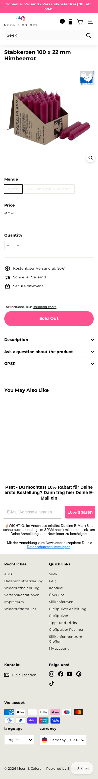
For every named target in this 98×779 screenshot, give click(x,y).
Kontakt (56, 588)
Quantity (13, 235)
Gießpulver (58, 616)
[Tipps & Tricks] (62, 22)
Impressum (14, 602)
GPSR (10, 363)
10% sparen (80, 512)
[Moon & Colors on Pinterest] (78, 674)
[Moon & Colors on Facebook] (60, 674)
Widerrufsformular (20, 609)
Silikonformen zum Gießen (65, 639)
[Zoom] (90, 157)
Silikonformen (61, 602)
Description (16, 339)
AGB (8, 574)
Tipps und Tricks (63, 623)
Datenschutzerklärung (23, 581)
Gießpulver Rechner (66, 629)
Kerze (13, 189)
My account (59, 648)
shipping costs (45, 307)
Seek (53, 574)
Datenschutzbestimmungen (48, 547)
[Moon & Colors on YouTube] (69, 674)
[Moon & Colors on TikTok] (51, 683)
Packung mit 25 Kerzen (49, 189)
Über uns (57, 595)
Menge (11, 179)
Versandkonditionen (21, 595)
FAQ (52, 581)
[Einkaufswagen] (79, 22)
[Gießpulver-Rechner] (70, 22)
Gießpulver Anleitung (67, 609)
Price (9, 205)
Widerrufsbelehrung (21, 588)
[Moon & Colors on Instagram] (51, 674)
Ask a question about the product (38, 351)
